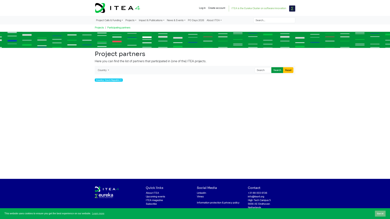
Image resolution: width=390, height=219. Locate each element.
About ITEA (152, 192)
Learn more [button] (98, 213)
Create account (216, 7)
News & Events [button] (175, 20)
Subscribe (151, 203)
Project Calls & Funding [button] (108, 20)
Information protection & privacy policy (218, 202)
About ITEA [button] (213, 20)
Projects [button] (130, 20)
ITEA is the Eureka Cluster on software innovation (258, 8)
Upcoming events (155, 196)
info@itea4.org (256, 196)
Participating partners (118, 27)
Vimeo (200, 196)
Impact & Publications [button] (151, 20)
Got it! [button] (380, 213)
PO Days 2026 (196, 20)
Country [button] (102, 70)
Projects (99, 27)
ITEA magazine (154, 200)
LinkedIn (201, 192)
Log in (202, 7)
